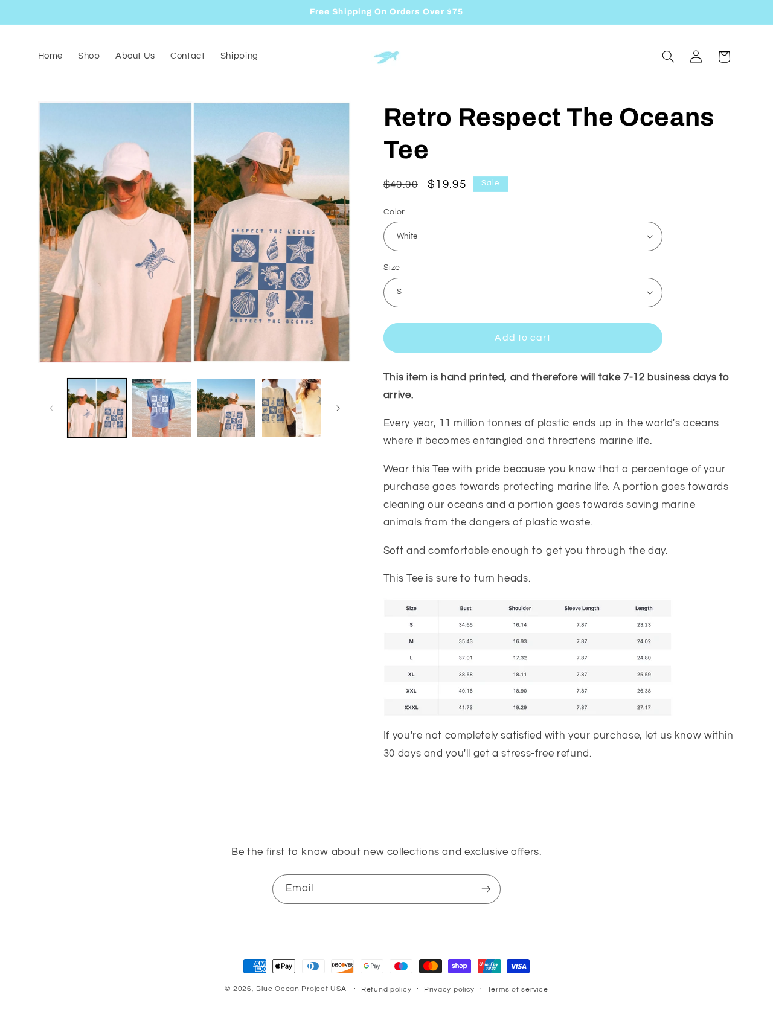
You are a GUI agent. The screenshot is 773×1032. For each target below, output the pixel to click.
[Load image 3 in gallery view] (226, 408)
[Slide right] (338, 408)
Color (394, 211)
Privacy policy (449, 989)
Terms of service (517, 989)
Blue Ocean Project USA (301, 989)
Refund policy (386, 989)
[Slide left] (51, 408)
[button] (668, 57)
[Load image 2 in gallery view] (161, 408)
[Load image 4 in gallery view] (291, 408)
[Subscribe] (486, 889)
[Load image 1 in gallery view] (97, 408)
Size (391, 267)
